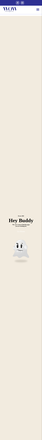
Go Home (21, 231)
